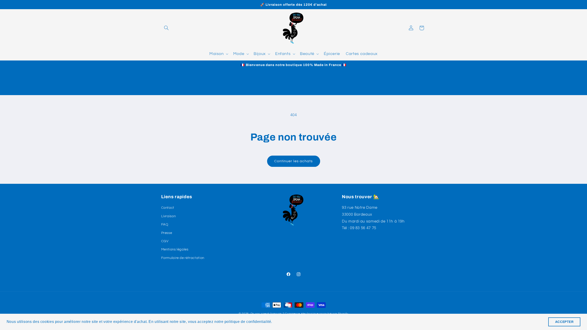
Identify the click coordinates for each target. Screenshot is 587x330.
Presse (166, 233)
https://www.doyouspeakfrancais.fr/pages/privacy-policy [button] (322, 322)
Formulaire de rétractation (182, 258)
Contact (167, 207)
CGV (165, 241)
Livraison (168, 216)
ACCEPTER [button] (564, 322)
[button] (166, 28)
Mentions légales (174, 249)
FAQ (164, 224)
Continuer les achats (293, 161)
